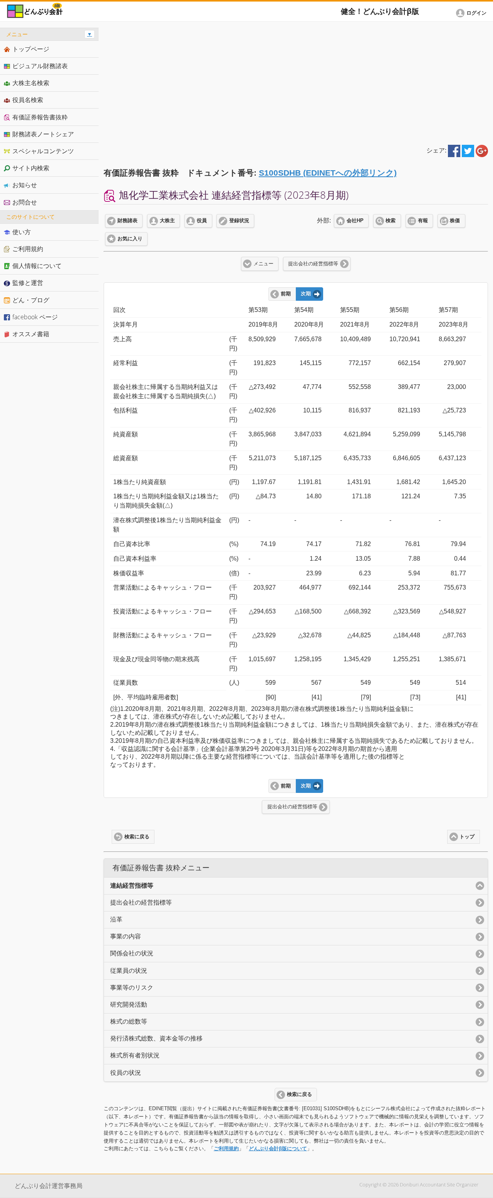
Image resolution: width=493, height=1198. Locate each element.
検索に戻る (136, 836)
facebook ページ (35, 317)
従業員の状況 (128, 970)
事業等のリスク (131, 987)
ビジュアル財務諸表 (40, 66)
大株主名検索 (30, 83)
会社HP (355, 220)
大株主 (167, 220)
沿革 (116, 919)
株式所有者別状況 (134, 1055)
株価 (455, 220)
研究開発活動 (128, 1004)
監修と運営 (27, 282)
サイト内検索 (30, 168)
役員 (202, 220)
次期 (306, 294)
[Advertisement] (296, 82)
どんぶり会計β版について (278, 1148)
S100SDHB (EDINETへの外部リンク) (328, 172)
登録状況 (239, 220)
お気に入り (130, 238)
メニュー (263, 263)
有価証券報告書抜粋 (40, 117)
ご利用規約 (226, 1148)
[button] (472, 13)
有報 (423, 220)
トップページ (30, 49)
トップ (467, 836)
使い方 (21, 232)
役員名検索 (27, 100)
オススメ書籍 (30, 334)
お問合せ (24, 202)
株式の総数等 (128, 1021)
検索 (391, 220)
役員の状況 (125, 1072)
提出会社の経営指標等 (313, 263)
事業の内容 (125, 936)
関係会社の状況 (131, 953)
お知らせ (24, 185)
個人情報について (37, 265)
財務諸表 (127, 220)
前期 (286, 294)
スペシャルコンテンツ (43, 151)
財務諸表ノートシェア (43, 134)
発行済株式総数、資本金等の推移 (156, 1038)
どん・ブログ (30, 300)
